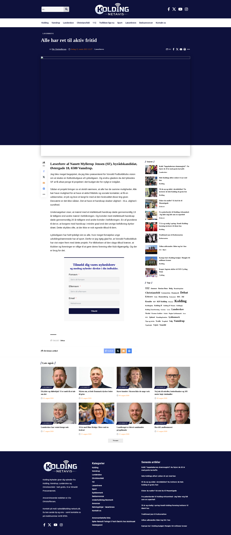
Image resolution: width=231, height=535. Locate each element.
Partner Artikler (157, 313)
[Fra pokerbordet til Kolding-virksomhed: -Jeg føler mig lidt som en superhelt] (151, 215)
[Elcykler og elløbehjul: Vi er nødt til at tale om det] (58, 377)
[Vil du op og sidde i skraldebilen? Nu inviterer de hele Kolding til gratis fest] (151, 192)
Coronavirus (165, 293)
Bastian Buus (163, 288)
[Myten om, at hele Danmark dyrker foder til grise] (96, 377)
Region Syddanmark (175, 313)
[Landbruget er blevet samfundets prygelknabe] (134, 413)
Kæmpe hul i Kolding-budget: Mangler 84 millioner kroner (164, 526)
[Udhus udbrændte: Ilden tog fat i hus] (151, 249)
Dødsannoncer (146, 23)
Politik (166, 313)
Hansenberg (163, 297)
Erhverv (162, 206)
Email (72, 298)
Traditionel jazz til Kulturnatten (171, 235)
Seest (184, 313)
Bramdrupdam (178, 288)
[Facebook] (168, 9)
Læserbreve (130, 23)
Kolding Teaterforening (152, 309)
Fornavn (73, 274)
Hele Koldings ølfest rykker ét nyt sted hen (158, 476)
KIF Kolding (162, 301)
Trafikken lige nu (106, 23)
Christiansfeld (83, 23)
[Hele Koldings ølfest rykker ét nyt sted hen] (151, 181)
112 (94, 23)
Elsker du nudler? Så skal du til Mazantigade (159, 491)
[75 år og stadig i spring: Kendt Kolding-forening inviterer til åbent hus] (151, 226)
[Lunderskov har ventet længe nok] (58, 413)
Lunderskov (68, 23)
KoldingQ (179, 305)
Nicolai (147, 313)
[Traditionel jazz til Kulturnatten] (151, 238)
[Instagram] (186, 9)
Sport (119, 23)
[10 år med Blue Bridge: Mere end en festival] (96, 413)
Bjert (164, 250)
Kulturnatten (163, 238)
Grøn (155, 297)
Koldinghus (149, 305)
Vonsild (162, 325)
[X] (174, 9)
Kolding (45, 23)
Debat (63, 341)
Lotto (168, 309)
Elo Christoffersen (59, 49)
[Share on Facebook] (173, 49)
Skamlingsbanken (161, 317)
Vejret (155, 325)
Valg (171, 321)
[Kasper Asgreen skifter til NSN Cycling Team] (151, 272)
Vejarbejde (148, 325)
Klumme (170, 301)
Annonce (154, 288)
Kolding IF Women (169, 305)
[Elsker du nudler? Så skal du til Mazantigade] (151, 203)
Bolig (171, 288)
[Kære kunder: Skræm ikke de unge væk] (134, 377)
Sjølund (152, 317)
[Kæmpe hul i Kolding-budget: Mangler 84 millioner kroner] (151, 261)
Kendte (148, 301)
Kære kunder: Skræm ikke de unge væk (133, 391)
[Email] (181, 49)
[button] (184, 49)
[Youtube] (180, 9)
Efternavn (74, 286)
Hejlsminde (172, 297)
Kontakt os (161, 23)
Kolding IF (158, 305)
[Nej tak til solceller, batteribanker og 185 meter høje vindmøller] (172, 377)
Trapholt (165, 321)
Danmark (175, 293)
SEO (146, 317)
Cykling (161, 275)
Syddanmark (174, 317)
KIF (154, 302)
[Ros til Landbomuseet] (172, 413)
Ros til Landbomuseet (163, 427)
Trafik (158, 321)
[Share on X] (177, 49)
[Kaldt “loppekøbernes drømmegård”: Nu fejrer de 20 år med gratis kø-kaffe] (151, 169)
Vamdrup (56, 23)
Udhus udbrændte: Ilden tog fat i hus (172, 246)
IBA (178, 297)
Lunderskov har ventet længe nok (55, 427)
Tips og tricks (149, 321)
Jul (182, 297)
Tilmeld (94, 311)
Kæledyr (163, 309)
